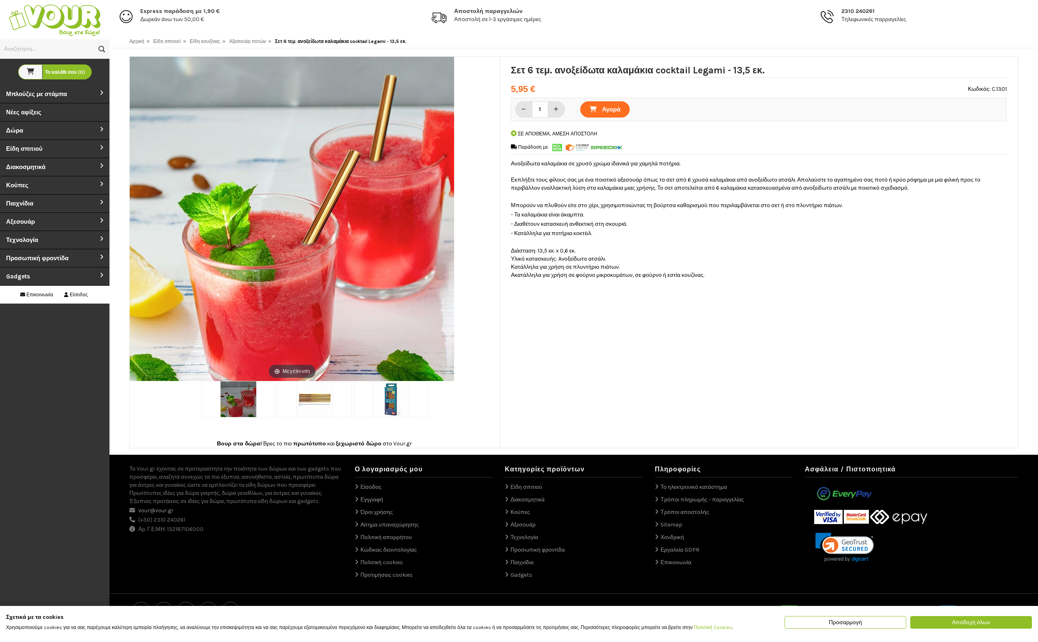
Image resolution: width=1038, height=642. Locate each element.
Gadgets (18, 276)
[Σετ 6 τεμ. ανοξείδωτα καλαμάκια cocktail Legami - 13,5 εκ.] (238, 399)
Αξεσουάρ (20, 221)
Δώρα (14, 130)
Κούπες (17, 185)
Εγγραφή (371, 499)
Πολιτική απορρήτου (386, 537)
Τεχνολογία (22, 240)
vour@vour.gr (156, 510)
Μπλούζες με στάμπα (36, 94)
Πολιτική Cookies (713, 627)
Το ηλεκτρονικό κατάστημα (694, 487)
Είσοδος (78, 294)
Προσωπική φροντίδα (37, 258)
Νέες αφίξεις (23, 112)
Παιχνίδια (19, 203)
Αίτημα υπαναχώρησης (389, 524)
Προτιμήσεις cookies (386, 574)
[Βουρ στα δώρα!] (54, 19)
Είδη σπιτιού (24, 148)
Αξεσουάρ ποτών (247, 41)
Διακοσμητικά (25, 167)
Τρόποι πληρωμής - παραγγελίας (702, 499)
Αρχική (136, 41)
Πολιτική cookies (381, 562)
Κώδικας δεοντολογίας (388, 549)
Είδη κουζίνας (205, 41)
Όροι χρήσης (376, 512)
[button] (102, 49)
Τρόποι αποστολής (685, 512)
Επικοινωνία (39, 294)
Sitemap (671, 524)
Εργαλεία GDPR (680, 549)
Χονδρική (672, 537)
